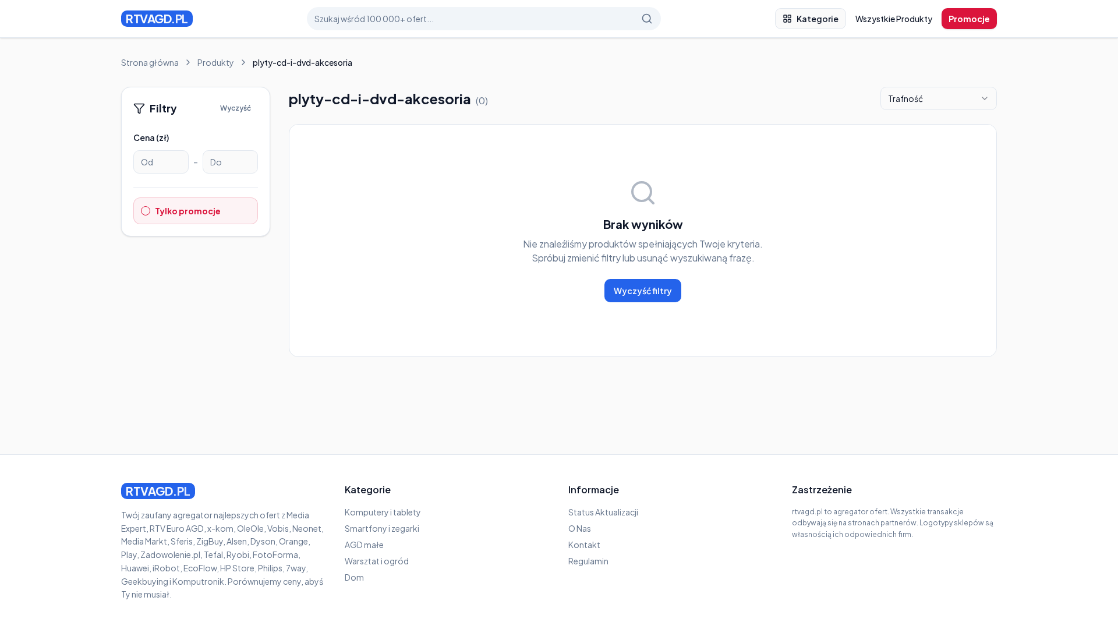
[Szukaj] (647, 18)
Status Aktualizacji (603, 512)
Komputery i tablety (383, 512)
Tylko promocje (188, 211)
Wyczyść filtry (643, 290)
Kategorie (817, 18)
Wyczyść (235, 108)
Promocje (969, 18)
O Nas (579, 528)
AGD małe (364, 544)
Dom (354, 577)
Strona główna (150, 62)
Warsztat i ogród (377, 561)
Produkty (215, 62)
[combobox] (938, 98)
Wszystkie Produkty (893, 18)
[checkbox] (145, 210)
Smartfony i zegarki (382, 528)
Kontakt (584, 544)
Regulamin (588, 561)
